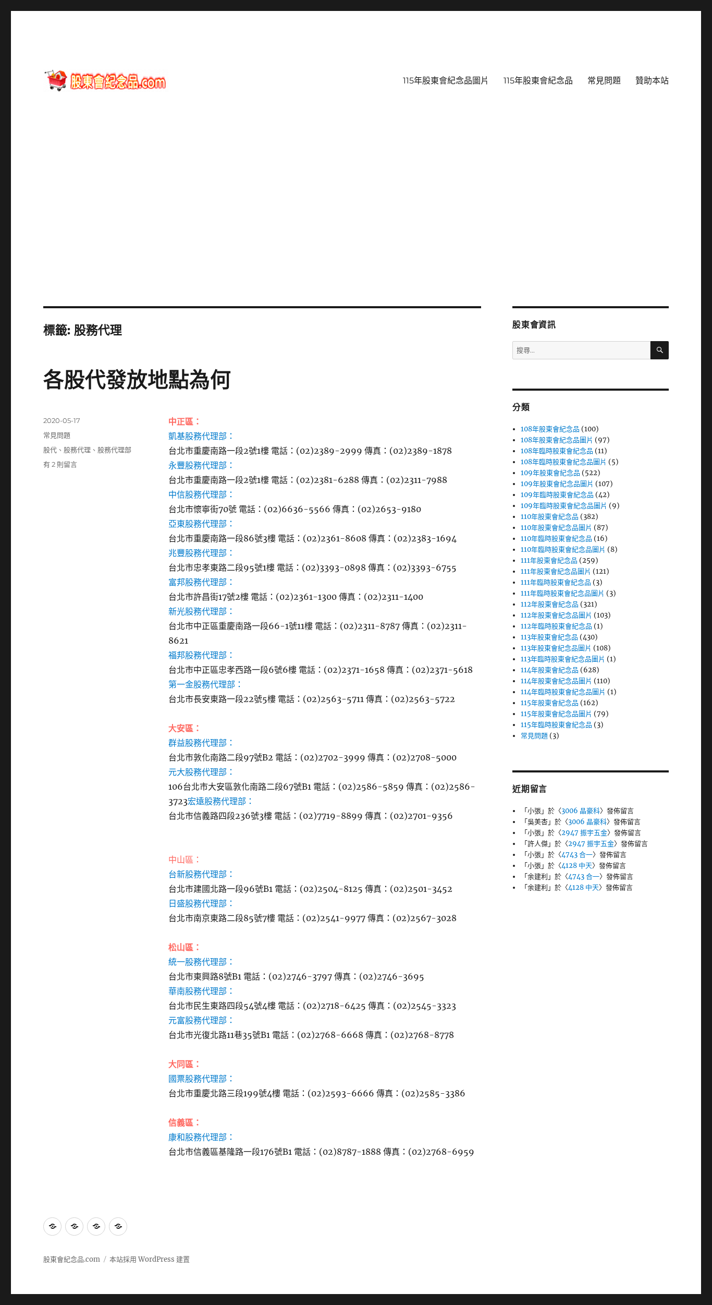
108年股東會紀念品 (550, 429)
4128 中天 (576, 865)
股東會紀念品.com (71, 1259)
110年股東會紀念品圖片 (556, 527)
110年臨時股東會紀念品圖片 (563, 549)
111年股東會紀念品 (549, 560)
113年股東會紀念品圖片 (556, 648)
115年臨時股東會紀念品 (556, 724)
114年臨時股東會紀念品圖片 (563, 691)
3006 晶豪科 (580, 810)
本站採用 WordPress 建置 (149, 1259)
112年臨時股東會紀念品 (556, 626)
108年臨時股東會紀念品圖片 (564, 461)
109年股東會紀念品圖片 (557, 483)
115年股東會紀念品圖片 (446, 81)
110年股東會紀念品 (550, 516)
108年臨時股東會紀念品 (557, 450)
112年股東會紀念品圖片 (556, 615)
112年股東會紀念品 (550, 604)
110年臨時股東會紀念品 (556, 538)
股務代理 (77, 449)
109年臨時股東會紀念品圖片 (564, 505)
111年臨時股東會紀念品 (556, 582)
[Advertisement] (356, 229)
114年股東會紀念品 (550, 670)
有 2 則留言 (60, 464)
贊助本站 (652, 81)
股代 (50, 449)
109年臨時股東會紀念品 (557, 494)
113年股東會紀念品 (549, 637)
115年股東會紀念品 (538, 81)
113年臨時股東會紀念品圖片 (563, 659)
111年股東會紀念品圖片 (556, 571)
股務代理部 (114, 449)
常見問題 (604, 81)
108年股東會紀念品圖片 (557, 440)
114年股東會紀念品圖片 (556, 680)
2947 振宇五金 (584, 832)
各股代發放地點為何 (137, 379)
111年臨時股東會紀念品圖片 (563, 593)
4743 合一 (577, 854)
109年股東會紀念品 (550, 472)
